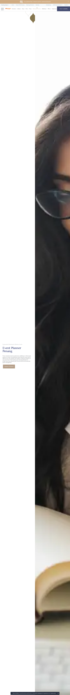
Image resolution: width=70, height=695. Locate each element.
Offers (49, 8)
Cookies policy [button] (53, 693)
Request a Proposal (9, 366)
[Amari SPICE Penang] (8, 9)
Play (30, 8)
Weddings (44, 8)
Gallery (18, 8)
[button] (5, 5)
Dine (26, 8)
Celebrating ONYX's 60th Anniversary (37, 2)
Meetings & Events (36, 8)
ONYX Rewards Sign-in (57, 5)
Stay (23, 8)
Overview (14, 8)
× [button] (58, 693)
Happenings (54, 8)
